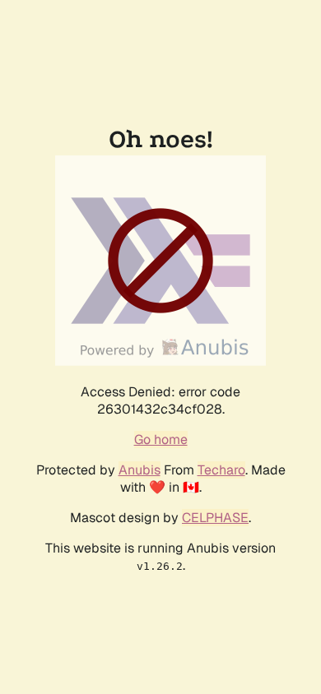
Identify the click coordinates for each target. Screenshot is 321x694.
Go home (161, 439)
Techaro (221, 470)
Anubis (139, 470)
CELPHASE (215, 517)
